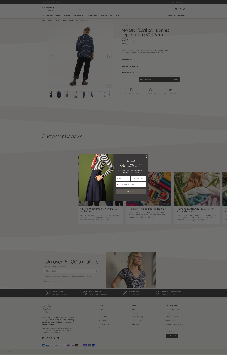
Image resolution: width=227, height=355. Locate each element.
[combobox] (119, 184)
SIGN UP (130, 192)
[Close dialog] (145, 156)
